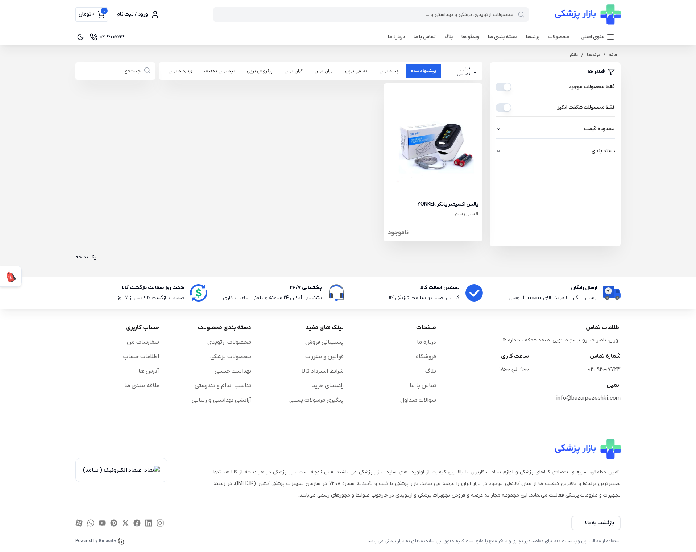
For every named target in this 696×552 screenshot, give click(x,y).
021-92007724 (604, 369)
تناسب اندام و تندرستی (223, 385)
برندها (532, 36)
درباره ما (396, 36)
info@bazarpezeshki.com (588, 398)
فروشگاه (426, 356)
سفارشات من (143, 342)
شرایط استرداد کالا (323, 371)
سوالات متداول (418, 400)
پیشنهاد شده (423, 71)
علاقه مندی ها (141, 385)
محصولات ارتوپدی (229, 342)
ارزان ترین (324, 71)
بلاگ (448, 36)
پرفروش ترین (260, 71)
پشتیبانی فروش (324, 342)
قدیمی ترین (356, 71)
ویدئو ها (470, 36)
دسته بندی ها (502, 36)
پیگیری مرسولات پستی (316, 400)
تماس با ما (425, 36)
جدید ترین (389, 71)
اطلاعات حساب (141, 356)
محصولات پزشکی (230, 356)
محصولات (558, 36)
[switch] (503, 87)
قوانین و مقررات (324, 356)
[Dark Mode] (80, 37)
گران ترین (293, 71)
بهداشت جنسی (233, 371)
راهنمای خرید (328, 385)
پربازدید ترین (180, 71)
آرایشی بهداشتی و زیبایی (221, 400)
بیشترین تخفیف (219, 71)
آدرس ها (148, 371)
